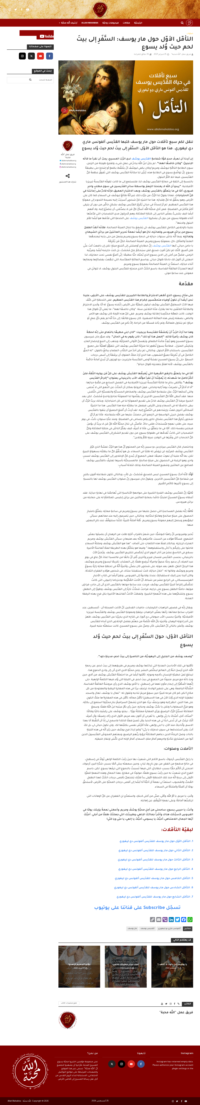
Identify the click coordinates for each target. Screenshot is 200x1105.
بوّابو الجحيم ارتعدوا (79, 964)
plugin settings (179, 1069)
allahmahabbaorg (69, 161)
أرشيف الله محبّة (69, 23)
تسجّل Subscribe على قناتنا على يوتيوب (137, 908)
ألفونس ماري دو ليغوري (169, 929)
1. (156, 841)
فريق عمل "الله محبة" (181, 54)
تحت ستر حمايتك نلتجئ (126, 964)
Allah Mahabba (89, 23)
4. (155, 869)
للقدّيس (148, 850)
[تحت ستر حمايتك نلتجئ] (126, 966)
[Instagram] (22, 56)
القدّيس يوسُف (141, 159)
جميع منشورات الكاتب (69, 1003)
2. (174, 850)
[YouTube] (40, 56)
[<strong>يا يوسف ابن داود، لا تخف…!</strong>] (172, 966)
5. (154, 878)
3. (155, 860)
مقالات (126, 23)
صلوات (190, 34)
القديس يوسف (147, 929)
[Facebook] (49, 56)
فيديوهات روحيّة (110, 23)
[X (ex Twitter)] (31, 56)
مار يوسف (132, 929)
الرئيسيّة (138, 23)
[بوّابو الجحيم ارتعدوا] (79, 966)
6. (153, 887)
